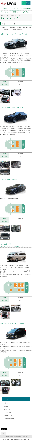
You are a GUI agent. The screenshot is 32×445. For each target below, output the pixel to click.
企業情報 (7, 436)
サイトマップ (24, 436)
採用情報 (15, 12)
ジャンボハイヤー (8, 412)
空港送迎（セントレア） (9, 415)
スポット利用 (7, 409)
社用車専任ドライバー (9, 418)
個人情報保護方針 (17, 436)
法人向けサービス (5, 12)
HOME (3, 15)
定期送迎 (6, 406)
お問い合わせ (26, 12)
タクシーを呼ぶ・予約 (26, 8)
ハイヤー (15, 8)
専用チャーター (7, 403)
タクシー (5, 8)
